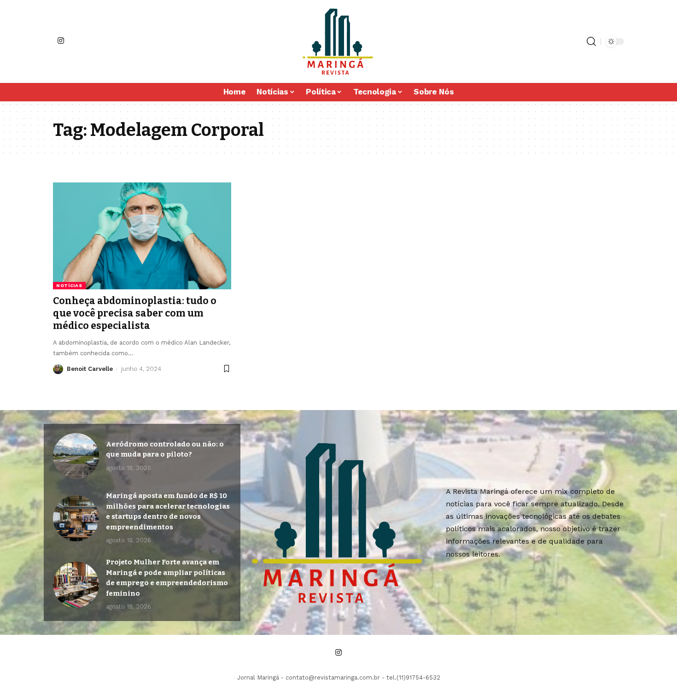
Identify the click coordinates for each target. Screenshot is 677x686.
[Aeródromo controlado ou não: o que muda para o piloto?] (76, 456)
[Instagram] (60, 40)
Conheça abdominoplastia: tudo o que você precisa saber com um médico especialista (134, 313)
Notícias (69, 285)
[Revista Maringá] (338, 41)
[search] (591, 41)
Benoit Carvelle (90, 368)
